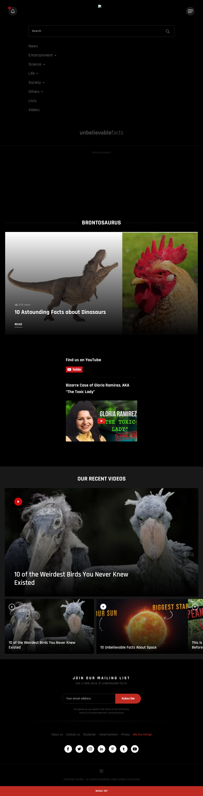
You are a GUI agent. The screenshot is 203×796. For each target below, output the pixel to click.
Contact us (73, 734)
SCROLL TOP (101, 790)
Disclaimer (89, 734)
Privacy (125, 734)
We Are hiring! (142, 734)
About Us (57, 734)
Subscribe (128, 698)
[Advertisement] (101, 182)
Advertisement (108, 734)
